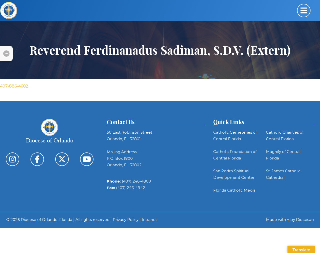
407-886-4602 (14, 86)
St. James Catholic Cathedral (283, 174)
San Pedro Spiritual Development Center (233, 174)
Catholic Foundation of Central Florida (234, 154)
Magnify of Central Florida (283, 154)
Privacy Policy (125, 219)
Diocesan (305, 219)
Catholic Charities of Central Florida (285, 135)
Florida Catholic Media (234, 190)
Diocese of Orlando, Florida (46, 219)
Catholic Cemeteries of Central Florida (235, 135)
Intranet (149, 219)
